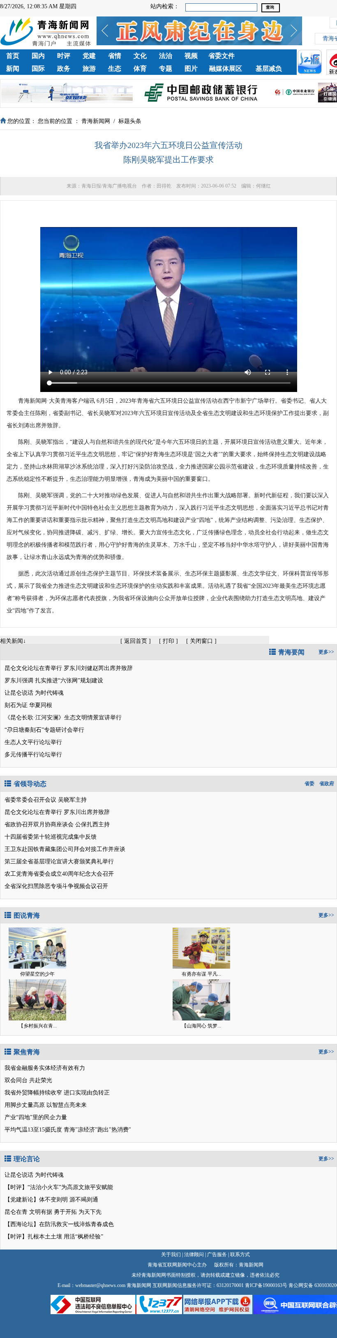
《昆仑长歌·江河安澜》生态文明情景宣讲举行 (63, 717)
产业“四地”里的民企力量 (36, 1117)
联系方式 (240, 1254)
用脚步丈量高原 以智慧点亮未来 (46, 1105)
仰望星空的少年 (37, 974)
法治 (165, 55)
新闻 (12, 68)
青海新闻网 (95, 121)
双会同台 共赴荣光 (28, 1080)
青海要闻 (291, 652)
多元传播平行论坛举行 (33, 754)
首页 (12, 55)
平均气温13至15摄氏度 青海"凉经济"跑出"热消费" (68, 1130)
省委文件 (221, 55)
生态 (114, 68)
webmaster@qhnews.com (100, 1285)
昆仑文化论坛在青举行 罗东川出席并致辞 (57, 812)
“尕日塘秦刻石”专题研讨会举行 (44, 730)
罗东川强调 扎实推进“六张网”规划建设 (54, 680)
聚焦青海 (27, 1051)
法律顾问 (194, 1254)
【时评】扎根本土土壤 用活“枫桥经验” (54, 1237)
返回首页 (135, 641)
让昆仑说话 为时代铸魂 (34, 693)
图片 (191, 68)
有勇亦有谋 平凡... (201, 974)
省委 (309, 783)
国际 (38, 68)
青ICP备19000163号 (266, 1285)
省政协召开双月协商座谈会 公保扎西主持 (57, 824)
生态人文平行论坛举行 (33, 742)
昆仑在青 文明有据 (28, 1212)
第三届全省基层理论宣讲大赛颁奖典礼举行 (59, 861)
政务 (63, 68)
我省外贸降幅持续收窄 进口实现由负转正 (57, 1093)
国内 (38, 55)
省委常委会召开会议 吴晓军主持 (46, 800)
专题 (165, 68)
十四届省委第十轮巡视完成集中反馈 (51, 837)
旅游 (89, 68)
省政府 (326, 783)
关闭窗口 (201, 641)
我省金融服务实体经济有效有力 (45, 1068)
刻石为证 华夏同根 (28, 705)
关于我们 (171, 1254)
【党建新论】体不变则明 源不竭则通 (51, 1200)
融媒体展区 (225, 68)
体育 (140, 68)
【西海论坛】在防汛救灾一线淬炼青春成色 (59, 1224)
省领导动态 (30, 783)
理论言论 (27, 1158)
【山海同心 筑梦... (201, 1026)
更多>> (326, 652)
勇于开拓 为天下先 (78, 1212)
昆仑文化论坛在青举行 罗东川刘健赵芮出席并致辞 (69, 668)
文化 (140, 55)
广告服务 (217, 1254)
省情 (114, 55)
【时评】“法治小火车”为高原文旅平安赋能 (59, 1187)
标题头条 (129, 121)
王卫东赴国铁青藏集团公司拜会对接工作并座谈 (65, 849)
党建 (89, 55)
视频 (191, 55)
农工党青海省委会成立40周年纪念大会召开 (59, 874)
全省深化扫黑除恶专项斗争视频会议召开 (56, 886)
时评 (63, 55)
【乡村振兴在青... (37, 1026)
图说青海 (27, 915)
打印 (168, 641)
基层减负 (269, 68)
